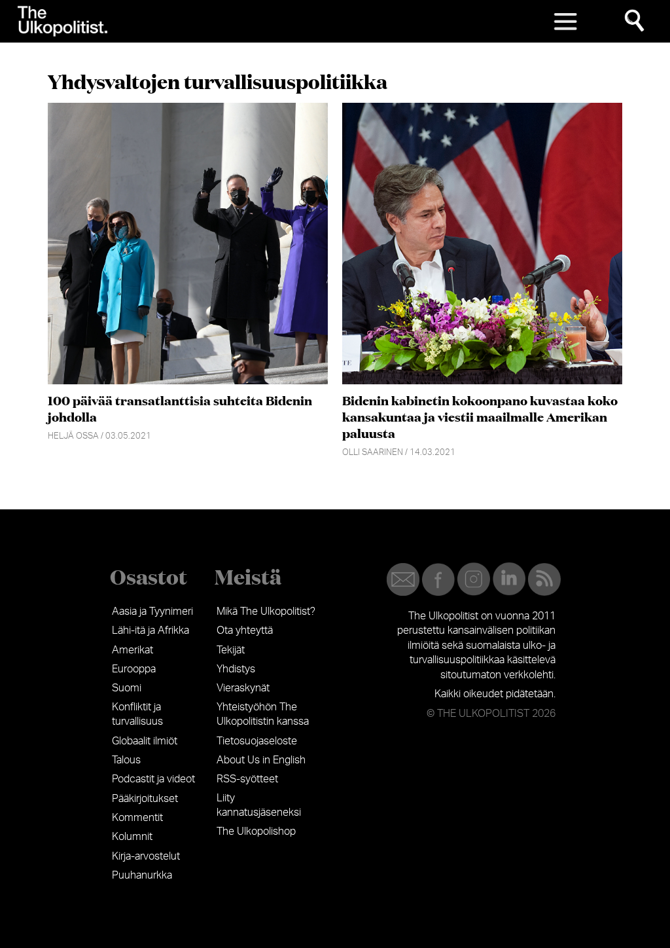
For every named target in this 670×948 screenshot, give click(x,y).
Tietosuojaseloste (257, 741)
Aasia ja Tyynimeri (152, 611)
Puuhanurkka (142, 875)
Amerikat (132, 650)
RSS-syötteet (247, 779)
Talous (126, 760)
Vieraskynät (243, 688)
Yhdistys (236, 669)
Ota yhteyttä (245, 630)
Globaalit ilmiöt (144, 741)
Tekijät (231, 650)
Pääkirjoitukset (145, 798)
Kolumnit (132, 836)
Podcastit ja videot (153, 779)
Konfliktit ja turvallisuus (137, 714)
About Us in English (261, 760)
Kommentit (137, 817)
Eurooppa (134, 669)
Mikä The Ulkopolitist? (266, 611)
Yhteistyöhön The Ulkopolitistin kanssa (263, 714)
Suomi (126, 688)
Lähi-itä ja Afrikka (150, 630)
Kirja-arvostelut (146, 856)
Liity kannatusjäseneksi (259, 805)
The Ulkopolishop (256, 831)
